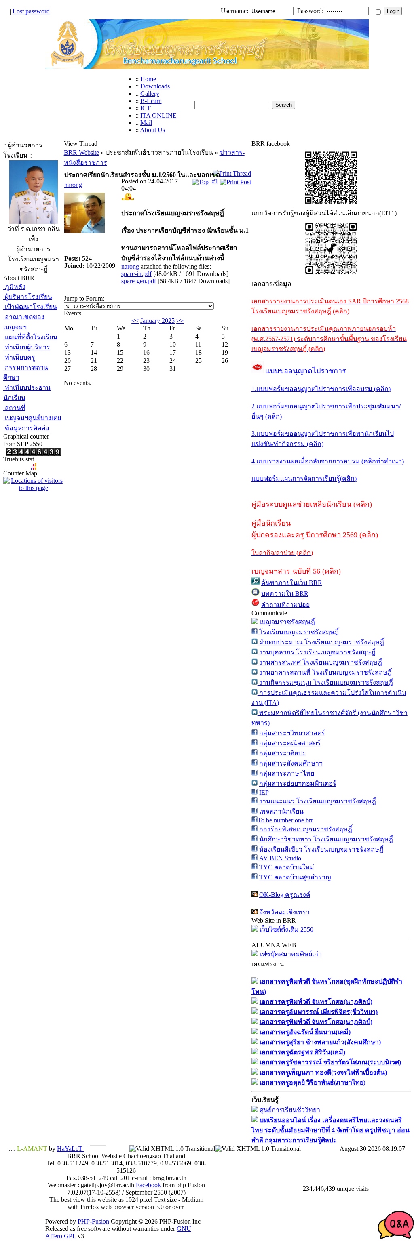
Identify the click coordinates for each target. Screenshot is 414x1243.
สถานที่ (14, 407)
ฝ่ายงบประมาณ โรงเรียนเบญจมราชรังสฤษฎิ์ (321, 642)
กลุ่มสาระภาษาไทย (286, 773)
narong (73, 184)
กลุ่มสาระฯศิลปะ (282, 753)
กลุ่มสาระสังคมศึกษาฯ (291, 763)
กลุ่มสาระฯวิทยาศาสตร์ (292, 733)
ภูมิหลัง (14, 286)
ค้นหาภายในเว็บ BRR (291, 582)
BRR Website (81, 152)
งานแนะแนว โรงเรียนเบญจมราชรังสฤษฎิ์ (317, 801)
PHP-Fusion (93, 1221)
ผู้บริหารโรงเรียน (27, 296)
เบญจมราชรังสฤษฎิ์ (287, 621)
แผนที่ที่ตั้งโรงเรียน (30, 337)
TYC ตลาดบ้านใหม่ (286, 867)
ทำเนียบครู (19, 357)
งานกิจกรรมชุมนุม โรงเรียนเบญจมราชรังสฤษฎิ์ (325, 682)
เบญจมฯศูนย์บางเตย (32, 417)
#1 (215, 181)
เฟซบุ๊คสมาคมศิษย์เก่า (291, 954)
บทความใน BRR (284, 593)
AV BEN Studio (279, 858)
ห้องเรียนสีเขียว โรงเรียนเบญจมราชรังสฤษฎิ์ (321, 849)
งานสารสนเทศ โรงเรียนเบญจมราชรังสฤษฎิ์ (320, 662)
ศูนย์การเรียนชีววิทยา (290, 1109)
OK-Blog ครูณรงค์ (284, 894)
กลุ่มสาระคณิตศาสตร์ (290, 743)
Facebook (148, 1185)
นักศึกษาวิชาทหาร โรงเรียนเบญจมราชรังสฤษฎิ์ (325, 839)
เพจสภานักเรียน (281, 811)
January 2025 (157, 320)
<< (135, 320)
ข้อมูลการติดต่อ (26, 428)
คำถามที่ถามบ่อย (285, 604)
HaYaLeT (70, 1148)
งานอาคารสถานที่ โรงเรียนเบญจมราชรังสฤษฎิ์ (325, 672)
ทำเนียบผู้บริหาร (26, 347)
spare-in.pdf (136, 273)
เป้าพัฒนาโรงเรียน (30, 306)
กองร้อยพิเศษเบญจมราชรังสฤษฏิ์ (305, 829)
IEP (264, 792)
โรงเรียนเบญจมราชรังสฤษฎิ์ (298, 632)
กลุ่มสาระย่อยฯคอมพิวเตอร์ (297, 783)
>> (180, 320)
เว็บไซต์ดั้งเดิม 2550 (286, 929)
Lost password (31, 11)
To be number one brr (285, 820)
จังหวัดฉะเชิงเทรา (284, 912)
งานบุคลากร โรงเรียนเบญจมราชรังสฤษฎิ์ (317, 652)
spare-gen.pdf (138, 281)
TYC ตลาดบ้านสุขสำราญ (295, 877)
